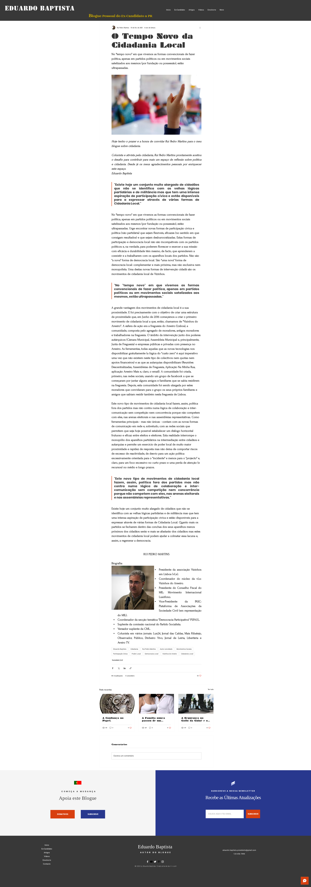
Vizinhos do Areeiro (169, 654)
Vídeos (47, 856)
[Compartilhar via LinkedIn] (124, 668)
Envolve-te (47, 860)
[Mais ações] (200, 27)
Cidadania (134, 649)
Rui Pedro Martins (149, 649)
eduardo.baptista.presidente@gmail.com (239, 850)
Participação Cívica (120, 654)
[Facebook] (147, 861)
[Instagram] (162, 861)
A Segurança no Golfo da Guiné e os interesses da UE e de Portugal (195, 719)
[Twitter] (155, 861)
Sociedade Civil (117, 660)
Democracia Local (151, 654)
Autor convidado (166, 649)
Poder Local (136, 654)
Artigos (47, 853)
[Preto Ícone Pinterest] (158, 861)
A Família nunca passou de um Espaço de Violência (156, 719)
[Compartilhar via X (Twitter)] (118, 668)
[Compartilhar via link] (130, 668)
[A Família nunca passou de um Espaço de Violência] (156, 704)
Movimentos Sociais (184, 649)
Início (47, 845)
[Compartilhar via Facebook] (113, 668)
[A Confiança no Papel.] (117, 704)
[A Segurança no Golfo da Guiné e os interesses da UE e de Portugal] (195, 704)
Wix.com (173, 866)
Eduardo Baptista (40, 8)
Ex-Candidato (46, 849)
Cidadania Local (187, 654)
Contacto (47, 864)
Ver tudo (211, 689)
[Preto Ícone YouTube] (151, 861)
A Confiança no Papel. (113, 719)
